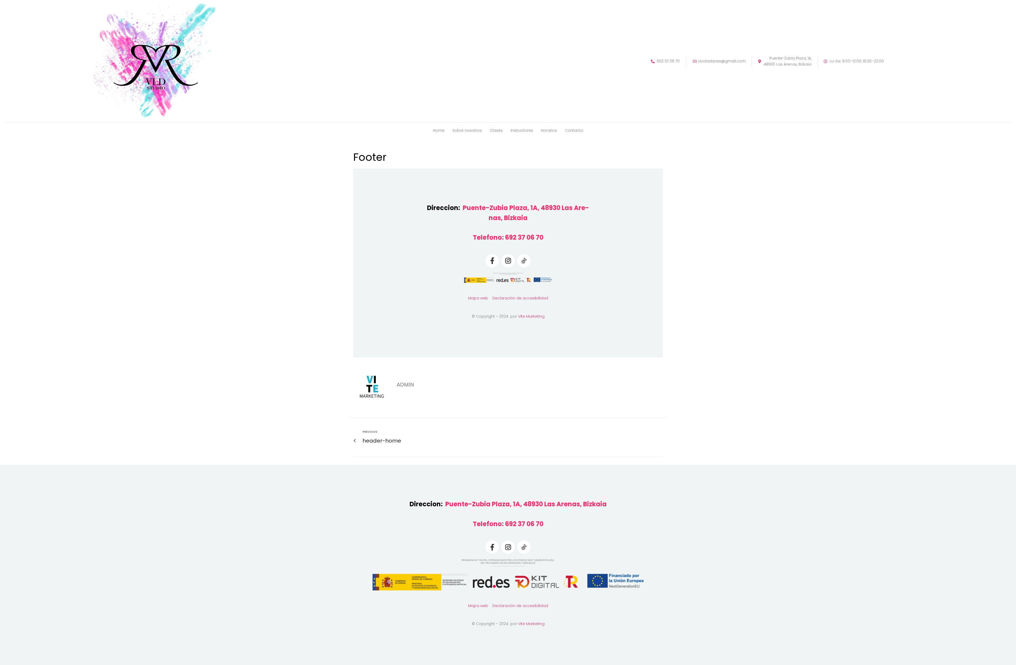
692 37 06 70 (524, 237)
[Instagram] (508, 260)
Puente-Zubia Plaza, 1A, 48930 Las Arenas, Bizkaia (526, 504)
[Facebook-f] (492, 260)
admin (405, 384)
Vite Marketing (531, 316)
